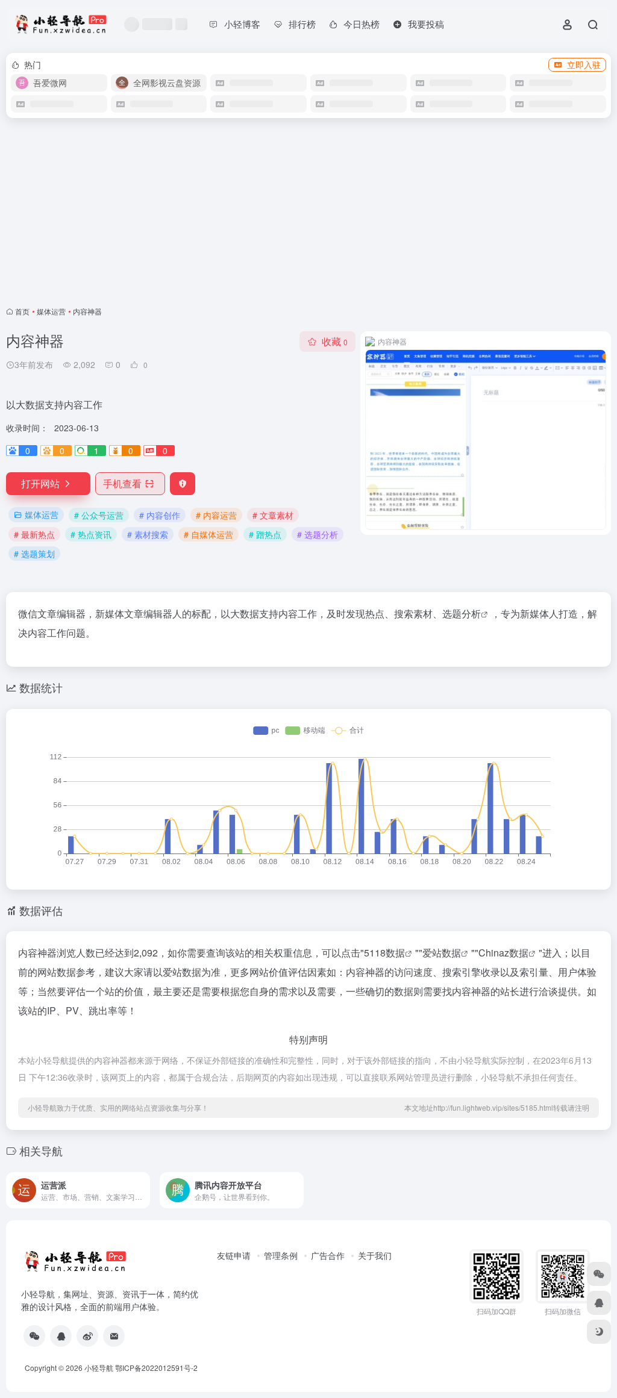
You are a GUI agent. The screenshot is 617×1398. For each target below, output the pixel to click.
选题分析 (461, 613)
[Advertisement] (308, 212)
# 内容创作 (159, 515)
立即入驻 (584, 64)
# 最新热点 (34, 534)
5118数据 (384, 953)
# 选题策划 (34, 554)
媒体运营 (51, 311)
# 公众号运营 (99, 515)
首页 (22, 311)
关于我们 (375, 1255)
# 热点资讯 (90, 534)
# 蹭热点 (265, 534)
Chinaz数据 (503, 953)
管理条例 (281, 1255)
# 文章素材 (272, 515)
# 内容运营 (216, 515)
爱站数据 (441, 953)
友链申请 (234, 1255)
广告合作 (328, 1255)
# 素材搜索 (147, 534)
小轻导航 (98, 1367)
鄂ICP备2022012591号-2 (156, 1367)
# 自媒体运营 (208, 534)
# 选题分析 (317, 534)
